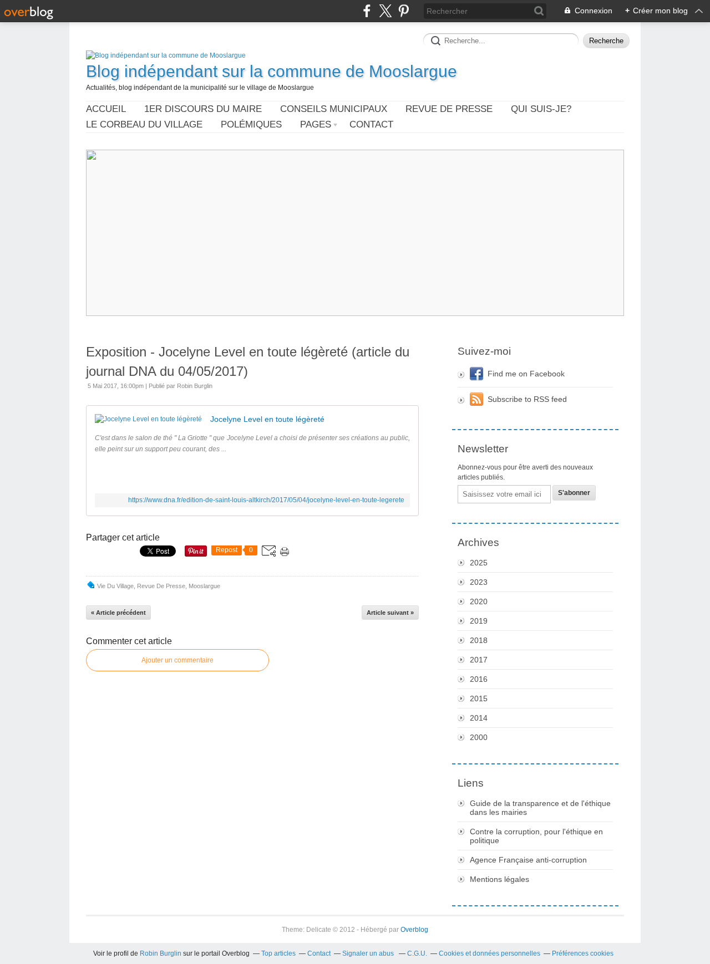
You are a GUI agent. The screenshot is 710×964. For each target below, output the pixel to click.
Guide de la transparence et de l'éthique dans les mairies (540, 808)
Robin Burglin (160, 953)
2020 (479, 601)
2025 (479, 562)
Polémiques (251, 124)
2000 (479, 737)
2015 (479, 698)
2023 (479, 582)
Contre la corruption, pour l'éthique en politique (536, 836)
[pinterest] (403, 10)
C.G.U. (417, 953)
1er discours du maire (203, 109)
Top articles (278, 953)
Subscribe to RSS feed (527, 399)
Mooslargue (204, 586)
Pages (315, 124)
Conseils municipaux (333, 109)
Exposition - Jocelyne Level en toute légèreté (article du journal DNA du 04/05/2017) (247, 361)
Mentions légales (499, 879)
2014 (479, 717)
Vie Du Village (115, 586)
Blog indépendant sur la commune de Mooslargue (271, 71)
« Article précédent (118, 612)
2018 (479, 640)
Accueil (106, 109)
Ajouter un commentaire (177, 660)
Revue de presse (449, 109)
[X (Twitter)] (385, 10)
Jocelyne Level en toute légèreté (267, 419)
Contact (371, 124)
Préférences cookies (582, 953)
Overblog (414, 930)
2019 (479, 620)
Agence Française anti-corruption (528, 859)
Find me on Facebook (526, 373)
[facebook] (367, 10)
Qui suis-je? (541, 109)
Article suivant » (390, 612)
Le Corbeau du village (144, 124)
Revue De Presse (161, 586)
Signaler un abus (368, 953)
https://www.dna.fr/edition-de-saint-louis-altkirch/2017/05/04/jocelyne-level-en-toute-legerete (266, 500)
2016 (479, 679)
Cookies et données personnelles (489, 953)
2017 (479, 659)
